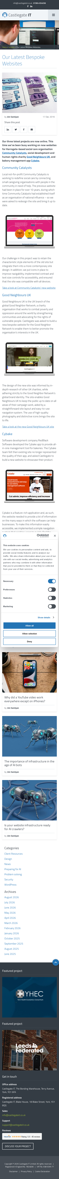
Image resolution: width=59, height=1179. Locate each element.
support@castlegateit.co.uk (15, 1125)
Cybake (35, 160)
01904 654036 (39, 3)
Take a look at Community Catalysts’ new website (29, 288)
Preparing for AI (12, 869)
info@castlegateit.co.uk (22, 3)
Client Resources (13, 854)
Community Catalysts (14, 153)
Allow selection (29, 633)
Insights (12, 47)
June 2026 (10, 907)
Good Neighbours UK (38, 157)
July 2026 (9, 902)
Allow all (29, 625)
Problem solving (13, 874)
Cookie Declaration (42, 1171)
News (7, 864)
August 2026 (11, 897)
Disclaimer (13, 1171)
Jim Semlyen (13, 116)
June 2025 (10, 954)
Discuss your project (18, 1146)
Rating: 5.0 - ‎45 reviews (30, 1137)
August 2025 (11, 949)
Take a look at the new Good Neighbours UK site (28, 427)
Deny (29, 641)
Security (8, 879)
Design (8, 859)
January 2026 (11, 933)
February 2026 (12, 928)
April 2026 (10, 918)
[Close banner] (55, 536)
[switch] (52, 589)
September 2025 (13, 943)
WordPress (10, 884)
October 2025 (12, 938)
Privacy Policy (26, 1171)
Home (4, 47)
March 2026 (11, 923)
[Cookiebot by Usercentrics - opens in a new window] (37, 536)
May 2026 (10, 913)
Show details (44, 617)
